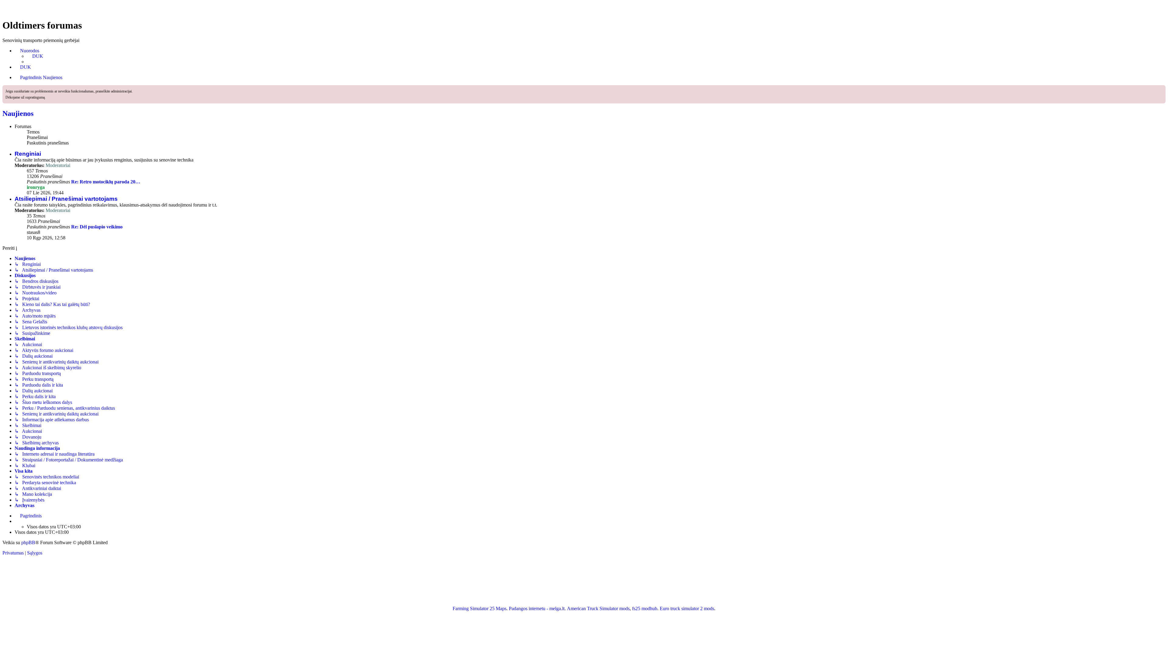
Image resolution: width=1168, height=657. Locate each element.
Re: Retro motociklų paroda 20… (105, 181)
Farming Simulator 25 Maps (479, 608)
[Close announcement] (1161, 88)
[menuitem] (35, 56)
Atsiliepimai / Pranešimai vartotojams (66, 199)
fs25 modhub (644, 608)
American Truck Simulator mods (598, 608)
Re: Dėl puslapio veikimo (97, 226)
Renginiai (28, 154)
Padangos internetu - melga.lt (537, 608)
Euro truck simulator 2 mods (687, 608)
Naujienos (17, 113)
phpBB (28, 542)
